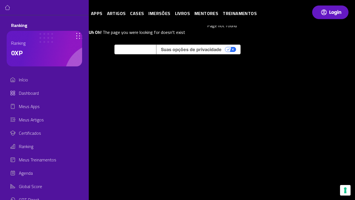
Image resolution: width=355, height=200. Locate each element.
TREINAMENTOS (240, 13)
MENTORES (206, 13)
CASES (137, 13)
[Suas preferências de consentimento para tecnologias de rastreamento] (345, 190)
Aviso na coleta (135, 49)
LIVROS (182, 13)
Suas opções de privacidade (191, 49)
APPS (97, 13)
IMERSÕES (159, 13)
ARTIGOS (116, 13)
